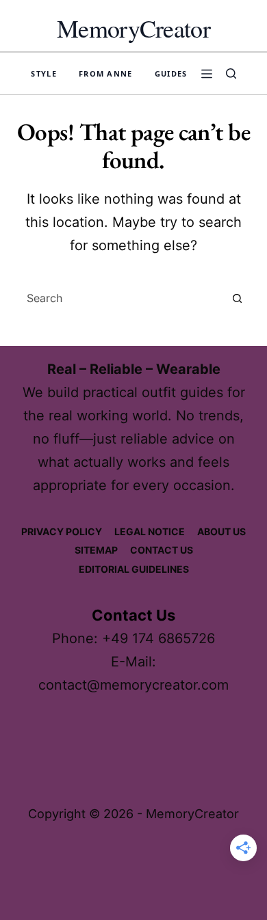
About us (221, 531)
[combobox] (120, 298)
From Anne (106, 74)
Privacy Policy (61, 531)
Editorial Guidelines (134, 569)
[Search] (231, 73)
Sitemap (96, 550)
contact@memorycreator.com (133, 685)
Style (44, 74)
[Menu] (206, 73)
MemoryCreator (133, 28)
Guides (171, 74)
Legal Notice (149, 531)
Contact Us (161, 550)
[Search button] (238, 298)
